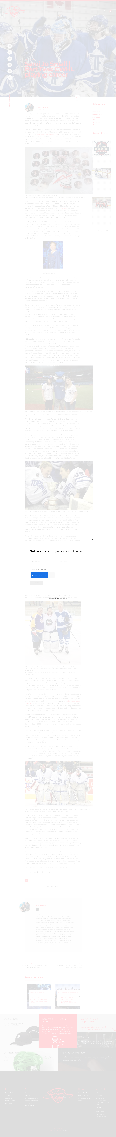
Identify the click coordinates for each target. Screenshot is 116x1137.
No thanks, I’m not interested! (58, 598)
